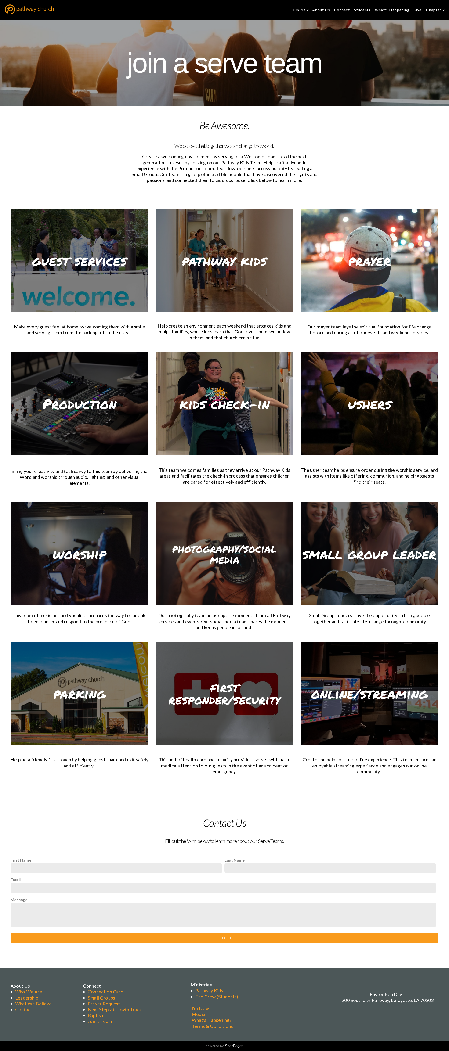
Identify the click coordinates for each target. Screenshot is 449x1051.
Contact (23, 1009)
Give (417, 9)
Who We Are (28, 991)
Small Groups (101, 998)
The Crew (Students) (216, 996)
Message (19, 899)
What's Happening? (211, 1020)
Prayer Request (104, 1003)
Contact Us (224, 938)
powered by (224, 1046)
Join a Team (100, 1021)
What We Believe (33, 1003)
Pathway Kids (209, 990)
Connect (342, 9)
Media (198, 1014)
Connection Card (105, 991)
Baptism (96, 1015)
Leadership (26, 998)
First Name (21, 860)
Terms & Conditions (212, 1026)
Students (363, 9)
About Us (321, 9)
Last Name (234, 860)
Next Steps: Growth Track (115, 1009)
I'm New (301, 9)
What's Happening (392, 9)
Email (16, 879)
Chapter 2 (435, 9)
